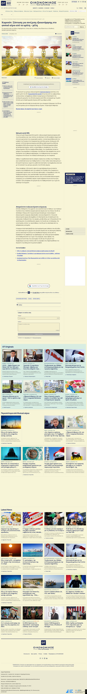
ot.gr (2, 19)
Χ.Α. (2, 14)
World (52, 8)
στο (35, 292)
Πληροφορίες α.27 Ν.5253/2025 (56, 653)
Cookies (45, 653)
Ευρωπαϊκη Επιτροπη (21, 298)
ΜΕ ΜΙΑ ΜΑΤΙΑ (69, 231)
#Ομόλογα (55, 11)
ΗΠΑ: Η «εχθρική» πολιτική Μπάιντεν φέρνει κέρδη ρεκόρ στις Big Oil (35, 251)
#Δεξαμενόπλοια (37, 11)
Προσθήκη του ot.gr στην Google (40, 87)
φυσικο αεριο (36, 298)
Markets (35, 8)
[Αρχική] (6, 3)
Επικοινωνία (27, 653)
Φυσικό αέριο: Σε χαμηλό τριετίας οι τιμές (29, 109)
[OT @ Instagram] (83, 1)
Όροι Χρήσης (27, 337)
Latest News (6, 509)
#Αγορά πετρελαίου (64, 11)
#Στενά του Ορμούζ (47, 11)
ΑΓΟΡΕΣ (67, 229)
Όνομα (19, 315)
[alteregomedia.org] (69, 692)
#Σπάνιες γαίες (9, 11)
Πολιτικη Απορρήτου (37, 337)
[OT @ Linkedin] (85, 1)
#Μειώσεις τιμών (28, 11)
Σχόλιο (19, 321)
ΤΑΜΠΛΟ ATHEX (69, 233)
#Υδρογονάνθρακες (18, 11)
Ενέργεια (5, 19)
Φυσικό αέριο (10, 19)
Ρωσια (29, 298)
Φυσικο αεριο (5, 33)
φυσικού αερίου (45, 92)
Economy (47, 8)
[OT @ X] (81, 1)
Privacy (40, 653)
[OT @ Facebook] (78, 1)
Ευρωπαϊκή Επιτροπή (35, 94)
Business (41, 8)
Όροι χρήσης (34, 653)
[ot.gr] (43, 5)
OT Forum (74, 1)
